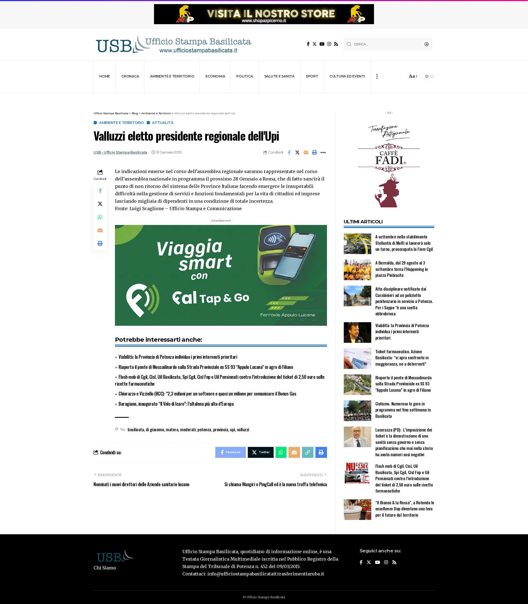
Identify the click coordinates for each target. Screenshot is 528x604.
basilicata (136, 429)
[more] (377, 76)
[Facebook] (308, 44)
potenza (204, 429)
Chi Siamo (105, 567)
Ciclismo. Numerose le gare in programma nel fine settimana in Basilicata (403, 409)
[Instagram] (329, 44)
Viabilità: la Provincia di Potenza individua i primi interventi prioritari (178, 356)
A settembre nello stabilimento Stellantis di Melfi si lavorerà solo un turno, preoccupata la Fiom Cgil (404, 242)
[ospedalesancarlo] (264, 96)
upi (232, 429)
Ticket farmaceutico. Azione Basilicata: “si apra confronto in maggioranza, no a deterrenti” (402, 357)
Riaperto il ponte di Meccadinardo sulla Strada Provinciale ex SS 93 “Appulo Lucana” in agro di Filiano (206, 366)
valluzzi (243, 429)
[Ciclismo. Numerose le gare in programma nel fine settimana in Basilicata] (357, 410)
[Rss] (336, 44)
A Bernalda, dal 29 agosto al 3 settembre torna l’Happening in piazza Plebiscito (401, 269)
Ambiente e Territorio (121, 122)
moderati (188, 429)
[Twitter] (314, 44)
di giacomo (155, 429)
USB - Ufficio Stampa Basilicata (120, 152)
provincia (220, 429)
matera (172, 429)
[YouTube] (322, 44)
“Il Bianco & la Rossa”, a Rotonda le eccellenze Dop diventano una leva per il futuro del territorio (404, 508)
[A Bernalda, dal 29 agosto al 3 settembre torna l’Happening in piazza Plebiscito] (357, 270)
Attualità (163, 122)
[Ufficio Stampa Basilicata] (173, 44)
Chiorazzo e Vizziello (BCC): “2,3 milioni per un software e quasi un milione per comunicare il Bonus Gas (207, 393)
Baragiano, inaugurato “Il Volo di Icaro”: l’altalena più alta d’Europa (176, 403)
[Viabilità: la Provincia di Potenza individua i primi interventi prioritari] (357, 332)
